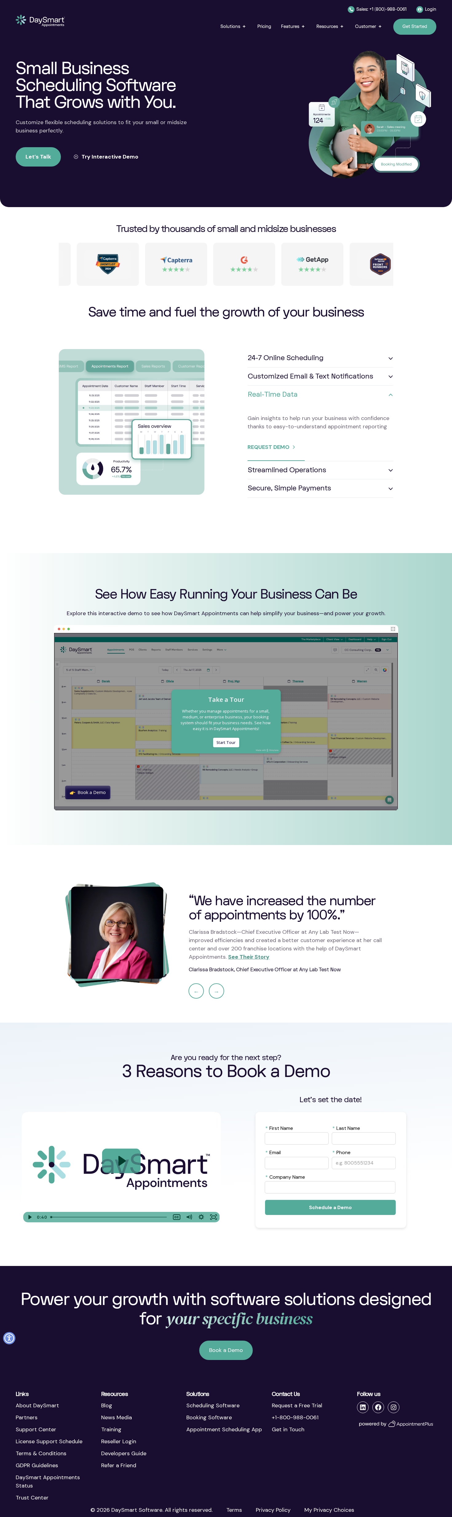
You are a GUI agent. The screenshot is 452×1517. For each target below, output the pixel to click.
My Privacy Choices (329, 1510)
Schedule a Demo (330, 1207)
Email (273, 1152)
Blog (106, 1405)
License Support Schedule (49, 1441)
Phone (341, 1152)
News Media (116, 1417)
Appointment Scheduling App (224, 1429)
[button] (234, 26)
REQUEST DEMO (268, 447)
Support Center (36, 1429)
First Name (279, 1128)
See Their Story (248, 957)
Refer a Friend (118, 1465)
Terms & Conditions (41, 1453)
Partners (27, 1417)
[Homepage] (40, 20)
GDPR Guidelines (37, 1465)
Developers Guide (123, 1453)
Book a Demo (226, 1350)
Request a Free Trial (297, 1405)
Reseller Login (118, 1441)
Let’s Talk (38, 156)
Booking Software (209, 1417)
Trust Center (32, 1497)
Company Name (285, 1177)
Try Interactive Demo (109, 156)
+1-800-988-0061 (295, 1417)
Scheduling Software (213, 1405)
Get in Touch (288, 1429)
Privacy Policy (273, 1510)
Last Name (346, 1128)
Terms (234, 1510)
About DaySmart (37, 1405)
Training (111, 1429)
